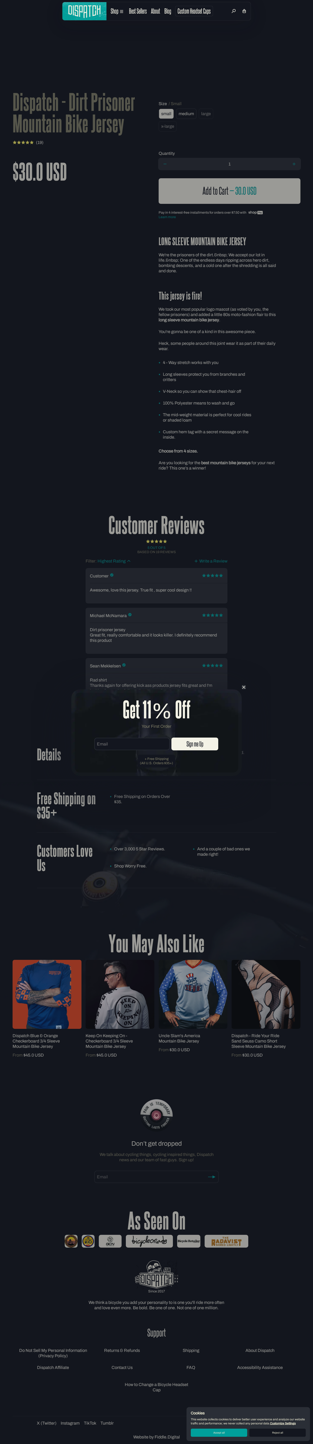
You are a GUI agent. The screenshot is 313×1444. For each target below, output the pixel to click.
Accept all (219, 1432)
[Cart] (244, 11)
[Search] (233, 11)
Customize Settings (283, 1423)
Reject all (277, 1432)
